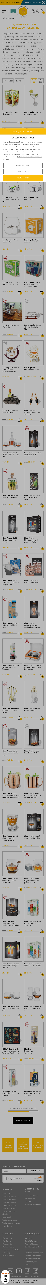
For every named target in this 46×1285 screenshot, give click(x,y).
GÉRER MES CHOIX (23, 166)
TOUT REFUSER (23, 172)
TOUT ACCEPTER (23, 178)
